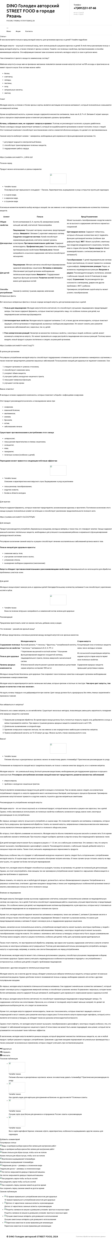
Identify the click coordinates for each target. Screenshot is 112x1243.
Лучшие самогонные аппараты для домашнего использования (30, 1219)
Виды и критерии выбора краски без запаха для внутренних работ (27, 1149)
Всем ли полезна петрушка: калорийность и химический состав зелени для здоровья (39, 611)
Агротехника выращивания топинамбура (16, 1162)
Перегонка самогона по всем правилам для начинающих (27, 1226)
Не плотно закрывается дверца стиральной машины (21, 1175)
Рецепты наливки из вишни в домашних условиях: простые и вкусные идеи (35, 1213)
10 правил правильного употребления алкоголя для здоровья (29, 1200)
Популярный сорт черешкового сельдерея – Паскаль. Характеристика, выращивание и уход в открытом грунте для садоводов (56, 190)
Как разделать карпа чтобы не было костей (18, 1182)
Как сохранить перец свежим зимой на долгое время (22, 1188)
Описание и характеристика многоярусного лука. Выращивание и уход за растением (38, 481)
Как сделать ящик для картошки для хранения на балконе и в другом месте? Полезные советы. (48, 1097)
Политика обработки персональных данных (90, 1236)
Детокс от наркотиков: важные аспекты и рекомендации (28, 1206)
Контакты (29, 31)
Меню (9, 31)
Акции (18, 31)
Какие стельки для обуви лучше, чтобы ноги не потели (22, 1156)
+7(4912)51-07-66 (85, 8)
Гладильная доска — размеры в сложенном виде (20, 1169)
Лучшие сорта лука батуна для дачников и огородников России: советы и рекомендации (45, 1114)
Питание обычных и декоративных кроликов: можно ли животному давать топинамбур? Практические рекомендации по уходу (57, 760)
